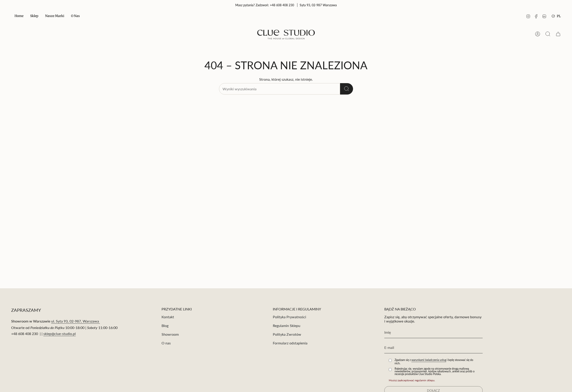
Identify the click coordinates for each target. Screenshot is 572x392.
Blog (165, 325)
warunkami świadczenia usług (428, 360)
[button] (34, 16)
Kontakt (168, 317)
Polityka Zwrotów (287, 334)
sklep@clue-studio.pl (59, 333)
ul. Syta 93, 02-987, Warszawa (75, 321)
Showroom (170, 334)
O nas (166, 343)
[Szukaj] (346, 89)
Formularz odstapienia (290, 343)
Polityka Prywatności (289, 317)
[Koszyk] (558, 34)
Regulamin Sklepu (286, 325)
